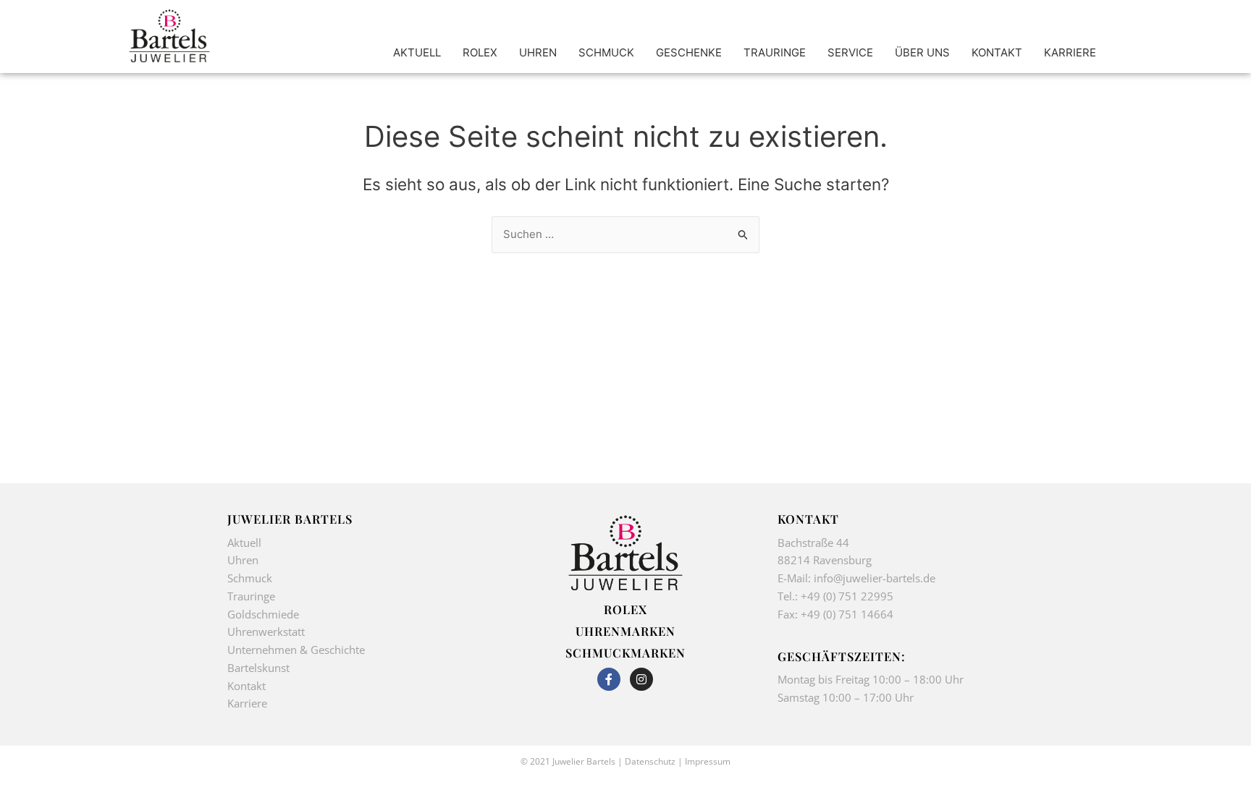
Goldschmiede (263, 614)
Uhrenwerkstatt (266, 631)
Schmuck (249, 578)
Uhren (242, 560)
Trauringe (252, 596)
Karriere (247, 703)
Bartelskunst (258, 667)
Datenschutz (650, 761)
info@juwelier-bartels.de (874, 578)
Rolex (625, 609)
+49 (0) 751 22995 (847, 596)
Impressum (707, 761)
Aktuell (244, 542)
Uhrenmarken (625, 631)
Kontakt (246, 686)
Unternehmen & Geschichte (296, 649)
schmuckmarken (625, 652)
